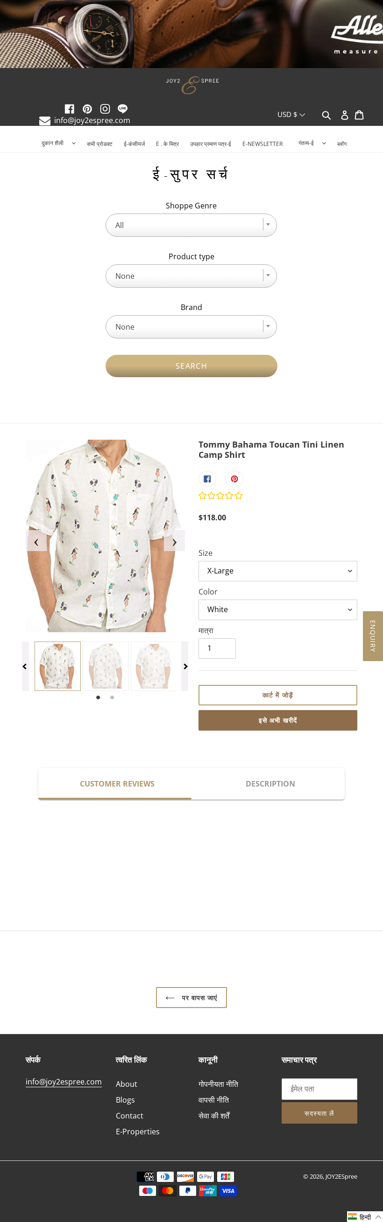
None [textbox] (125, 276)
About (126, 1084)
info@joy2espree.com (92, 120)
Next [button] (168, 536)
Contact (129, 1116)
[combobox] (191, 225)
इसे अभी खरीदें (278, 720)
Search (191, 366)
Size (206, 553)
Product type (191, 256)
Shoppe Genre (191, 205)
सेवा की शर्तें (214, 1116)
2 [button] (112, 698)
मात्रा (206, 630)
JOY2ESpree (341, 1176)
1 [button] (98, 698)
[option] (191, 35)
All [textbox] (119, 225)
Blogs (125, 1100)
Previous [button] (30, 536)
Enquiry (373, 636)
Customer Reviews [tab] (117, 784)
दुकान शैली (53, 143)
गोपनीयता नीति (218, 1084)
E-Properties (138, 1131)
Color (208, 592)
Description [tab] (270, 784)
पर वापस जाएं (198, 997)
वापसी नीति (214, 1100)
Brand (191, 307)
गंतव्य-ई (306, 143)
